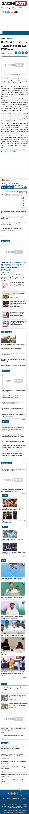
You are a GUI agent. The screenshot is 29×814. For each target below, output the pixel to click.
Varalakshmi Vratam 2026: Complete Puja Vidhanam (14, 774)
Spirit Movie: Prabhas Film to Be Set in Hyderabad (14, 761)
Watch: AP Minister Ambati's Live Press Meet (12, 635)
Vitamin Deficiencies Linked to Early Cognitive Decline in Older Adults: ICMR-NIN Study (18, 322)
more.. (23, 369)
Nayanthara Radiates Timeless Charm (13, 735)
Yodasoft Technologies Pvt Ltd (17, 812)
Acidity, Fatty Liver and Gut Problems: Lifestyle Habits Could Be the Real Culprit (17, 313)
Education (14, 8)
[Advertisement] (14, 21)
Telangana (9, 38)
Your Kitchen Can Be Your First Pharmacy (13, 441)
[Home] (14, 3)
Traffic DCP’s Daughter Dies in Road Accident (13, 365)
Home (3, 38)
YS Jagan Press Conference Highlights (11, 348)
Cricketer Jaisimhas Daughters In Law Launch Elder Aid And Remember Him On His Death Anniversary (12, 673)
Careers (26, 8)
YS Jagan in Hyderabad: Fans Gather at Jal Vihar (13, 344)
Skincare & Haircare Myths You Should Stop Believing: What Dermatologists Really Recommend (13, 266)
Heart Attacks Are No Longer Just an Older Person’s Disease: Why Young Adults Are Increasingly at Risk (13, 447)
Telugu (8, 8)
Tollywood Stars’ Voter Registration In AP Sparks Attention (25, 202)
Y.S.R (20, 8)
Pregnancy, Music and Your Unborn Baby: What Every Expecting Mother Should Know (18, 284)
